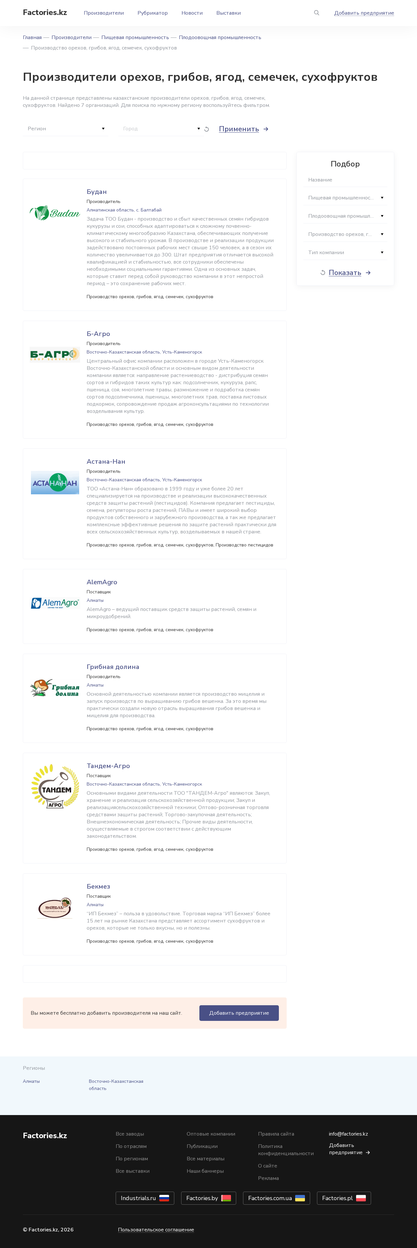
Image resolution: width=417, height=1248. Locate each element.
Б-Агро (98, 333)
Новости (192, 13)
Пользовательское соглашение (156, 1229)
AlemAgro (102, 582)
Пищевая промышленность (135, 37)
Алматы (31, 1081)
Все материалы (205, 1158)
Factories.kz (45, 12)
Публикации (202, 1146)
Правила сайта (276, 1134)
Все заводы (130, 1134)
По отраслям (131, 1146)
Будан (97, 191)
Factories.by (202, 1198)
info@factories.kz (348, 1134)
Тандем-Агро (108, 766)
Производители (104, 13)
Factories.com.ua (270, 1198)
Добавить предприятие (364, 13)
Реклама (268, 1178)
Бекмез (98, 886)
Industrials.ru (138, 1198)
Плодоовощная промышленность (220, 37)
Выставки (228, 13)
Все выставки (133, 1171)
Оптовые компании (211, 1134)
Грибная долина (113, 666)
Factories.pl (337, 1198)
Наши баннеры (205, 1171)
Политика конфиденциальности (286, 1150)
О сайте (267, 1165)
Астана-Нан (106, 461)
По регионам (132, 1158)
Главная (32, 37)
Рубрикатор (152, 13)
